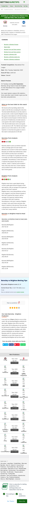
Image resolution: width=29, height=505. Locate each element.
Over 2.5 (8, 465)
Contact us (3, 477)
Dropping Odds (22, 468)
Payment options (19, 472)
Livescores (17, 478)
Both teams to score (13, 468)
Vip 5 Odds (3, 472)
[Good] (17, 307)
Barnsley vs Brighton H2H (10, 54)
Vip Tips (26, 6)
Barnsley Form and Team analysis (12, 49)
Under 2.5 (13, 465)
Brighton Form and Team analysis (12, 52)
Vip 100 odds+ (10, 472)
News (11, 6)
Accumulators (4, 468)
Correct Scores (20, 465)
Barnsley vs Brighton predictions (12, 59)
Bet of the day (20, 466)
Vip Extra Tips (4, 473)
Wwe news (24, 463)
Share (11, 344)
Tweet (6, 344)
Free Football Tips (11, 466)
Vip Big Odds (11, 473)
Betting (9, 2)
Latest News (10, 463)
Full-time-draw (12, 470)
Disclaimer (3, 475)
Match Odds (7, 47)
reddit (17, 344)
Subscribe (22, 501)
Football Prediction (8, 9)
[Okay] (14, 307)
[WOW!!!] (19, 307)
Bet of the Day (18, 6)
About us (3, 478)
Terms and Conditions (12, 475)
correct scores (20, 292)
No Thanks (10, 501)
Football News (17, 463)
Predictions (3, 466)
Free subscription (21, 470)
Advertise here (21, 475)
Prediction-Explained (14, 477)
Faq (7, 477)
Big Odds (3, 465)
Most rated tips (4, 470)
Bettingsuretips (4, 32)
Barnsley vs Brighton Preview (11, 44)
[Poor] (10, 307)
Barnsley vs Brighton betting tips (12, 57)
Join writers (3, 463)
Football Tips (4, 6)
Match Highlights (10, 478)
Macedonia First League (21, 9)
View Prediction (14, 362)
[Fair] (12, 307)
